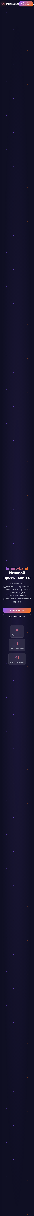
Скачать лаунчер (18, 617)
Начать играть (18, 610)
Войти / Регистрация (27, 3)
